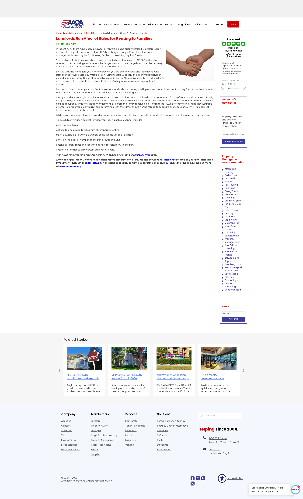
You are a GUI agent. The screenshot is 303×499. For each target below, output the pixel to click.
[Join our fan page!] (193, 478)
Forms (128, 435)
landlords (170, 159)
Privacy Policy (68, 440)
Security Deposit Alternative (172, 425)
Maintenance (232, 223)
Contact (66, 425)
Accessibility (234, 478)
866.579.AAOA (218, 438)
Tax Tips (229, 277)
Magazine (130, 440)
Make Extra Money (231, 228)
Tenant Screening (230, 285)
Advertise (66, 430)
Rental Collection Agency (171, 421)
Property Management (232, 240)
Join (233, 24)
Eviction (229, 181)
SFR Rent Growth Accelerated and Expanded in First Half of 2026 (84, 376)
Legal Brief (230, 216)
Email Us (214, 449)
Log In (219, 24)
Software (162, 435)
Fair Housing (231, 184)
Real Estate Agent (101, 444)
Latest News (231, 210)
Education (130, 430)
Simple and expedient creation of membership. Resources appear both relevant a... (232, 68)
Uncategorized (233, 289)
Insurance (162, 430)
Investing (230, 197)
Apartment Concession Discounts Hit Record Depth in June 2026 (174, 376)
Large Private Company (104, 435)
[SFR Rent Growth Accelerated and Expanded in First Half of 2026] (84, 358)
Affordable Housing (230, 170)
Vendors (129, 444)
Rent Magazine (233, 264)
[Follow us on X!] (198, 478)
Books (160, 440)
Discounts (162, 444)
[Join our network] (203, 478)
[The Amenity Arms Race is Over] (219, 358)
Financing (230, 188)
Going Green (232, 191)
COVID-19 (230, 178)
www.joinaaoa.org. (70, 166)
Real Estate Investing (231, 247)
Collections (231, 175)
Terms (64, 435)
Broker (94, 449)
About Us (66, 421)
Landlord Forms (141, 154)
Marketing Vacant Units (232, 234)
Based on (233, 49)
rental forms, (91, 162)
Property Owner (99, 425)
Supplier (95, 454)
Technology (231, 280)
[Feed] (193, 483)
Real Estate (131, 421)
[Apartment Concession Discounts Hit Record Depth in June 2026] (174, 358)
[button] (60, 370)
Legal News (231, 219)
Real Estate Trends (231, 253)
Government (232, 194)
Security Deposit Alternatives (234, 269)
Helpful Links (164, 449)
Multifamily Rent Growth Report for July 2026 (126, 376)
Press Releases (69, 444)
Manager (96, 430)
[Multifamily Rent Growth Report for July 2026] (129, 358)
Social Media (231, 273)
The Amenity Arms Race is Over (212, 376)
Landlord (96, 421)
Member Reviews (70, 449)
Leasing (229, 213)
